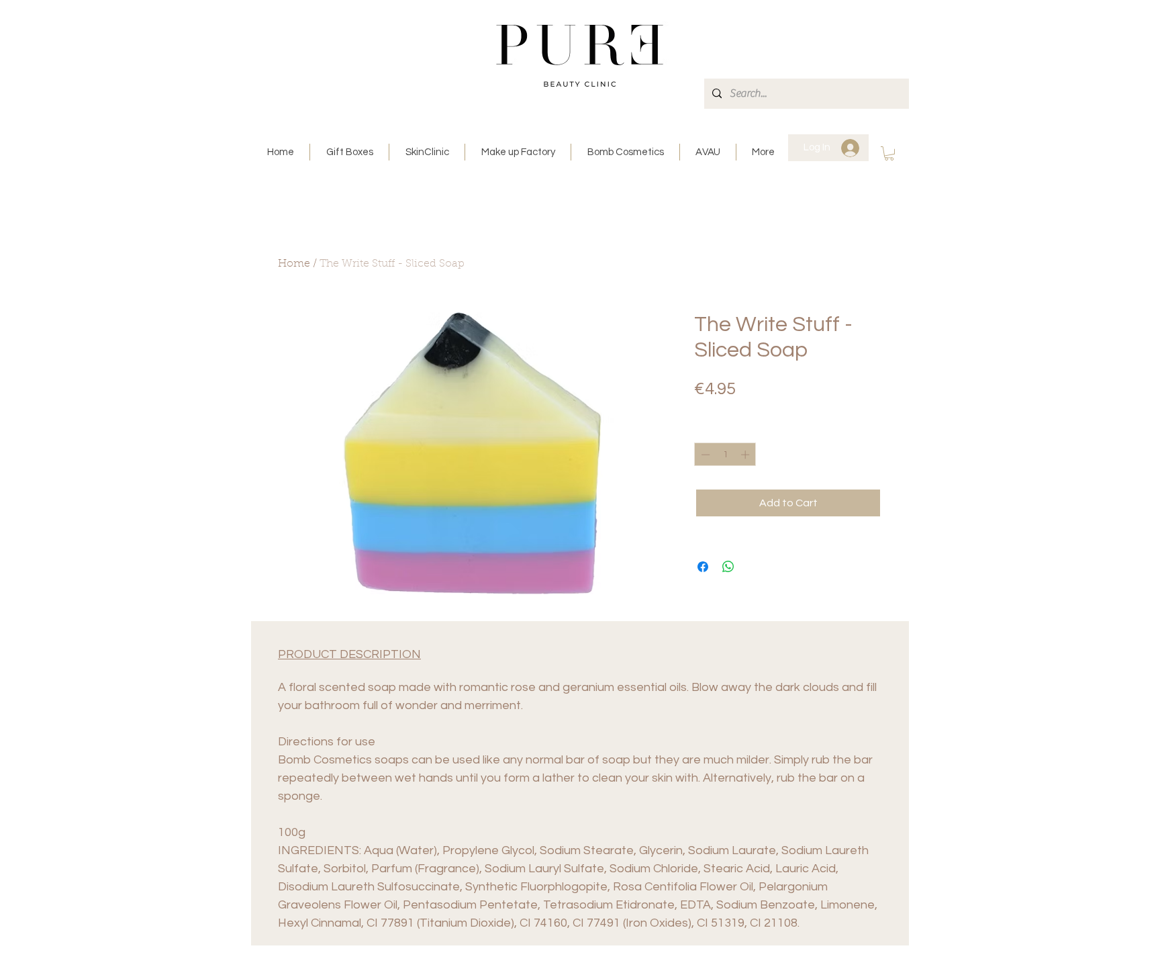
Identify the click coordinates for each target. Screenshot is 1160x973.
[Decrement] (704, 454)
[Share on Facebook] (703, 567)
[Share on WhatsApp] (728, 567)
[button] (889, 153)
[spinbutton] (725, 454)
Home (294, 264)
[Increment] (746, 454)
